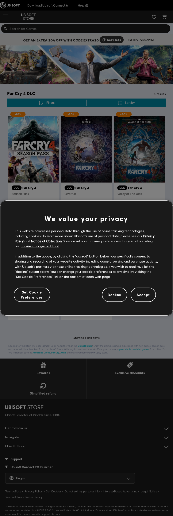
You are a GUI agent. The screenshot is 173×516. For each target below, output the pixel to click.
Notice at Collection (46, 241)
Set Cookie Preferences (32, 294)
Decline (114, 295)
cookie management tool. (40, 246)
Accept (143, 295)
